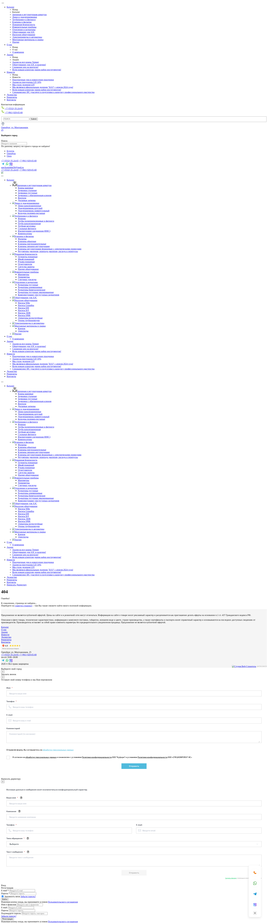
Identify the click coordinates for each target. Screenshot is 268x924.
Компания (11, 811)
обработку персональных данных (58, 750)
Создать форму (231, 878)
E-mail (9, 715)
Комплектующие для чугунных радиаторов (38, 295)
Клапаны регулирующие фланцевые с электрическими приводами (49, 249)
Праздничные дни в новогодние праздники (33, 80)
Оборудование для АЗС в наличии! (29, 64)
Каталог (10, 7)
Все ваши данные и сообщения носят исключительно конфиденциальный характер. (47, 789)
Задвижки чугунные (27, 193)
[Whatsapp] (255, 883)
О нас (9, 44)
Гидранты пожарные (28, 256)
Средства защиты (26, 266)
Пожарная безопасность (23, 24)
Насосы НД (23, 310)
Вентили (22, 198)
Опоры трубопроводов (29, 320)
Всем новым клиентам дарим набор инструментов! (36, 69)
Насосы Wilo (24, 303)
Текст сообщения (14, 852)
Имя (8, 688)
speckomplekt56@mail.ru (12, 167)
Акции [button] (10, 341)
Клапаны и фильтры (22, 22)
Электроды (23, 331)
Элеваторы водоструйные (30, 318)
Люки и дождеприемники (24, 17)
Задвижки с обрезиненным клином (34, 195)
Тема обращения (14, 838)
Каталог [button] (10, 180)
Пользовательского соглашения (63, 902)
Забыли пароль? (28, 896)
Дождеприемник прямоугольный (33, 211)
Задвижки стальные (27, 190)
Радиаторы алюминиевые (30, 287)
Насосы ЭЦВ (24, 313)
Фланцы (22, 218)
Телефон (10, 701)
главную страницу (23, 605)
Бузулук (10, 151)
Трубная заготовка (26, 226)
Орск (9, 156)
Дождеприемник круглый (30, 208)
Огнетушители (25, 264)
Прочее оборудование (28, 269)
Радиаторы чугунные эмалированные (36, 292)
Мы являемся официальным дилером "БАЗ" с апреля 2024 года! (42, 87)
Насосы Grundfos (26, 305)
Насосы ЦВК (24, 315)
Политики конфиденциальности (97, 757)
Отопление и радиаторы (23, 29)
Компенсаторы (25, 233)
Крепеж (21, 328)
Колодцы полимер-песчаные (31, 213)
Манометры (23, 274)
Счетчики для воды (27, 279)
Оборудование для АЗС (23, 32)
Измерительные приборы (24, 27)
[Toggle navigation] (2, 381)
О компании (18, 52)
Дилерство (12, 95)
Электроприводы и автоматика (27, 37)
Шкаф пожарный (26, 259)
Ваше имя (11, 797)
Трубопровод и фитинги (24, 19)
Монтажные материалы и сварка (27, 39)
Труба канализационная (29, 223)
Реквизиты (12, 97)
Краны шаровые (25, 188)
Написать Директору (17, 585)
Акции (10, 54)
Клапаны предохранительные (32, 244)
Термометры (24, 277)
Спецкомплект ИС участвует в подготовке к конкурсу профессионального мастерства (53, 92)
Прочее (15, 42)
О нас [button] (9, 336)
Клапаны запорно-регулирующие (34, 246)
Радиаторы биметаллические (31, 290)
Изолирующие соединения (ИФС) (34, 231)
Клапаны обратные (27, 241)
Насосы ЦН (23, 308)
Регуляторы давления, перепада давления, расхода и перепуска (48, 251)
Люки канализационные (29, 206)
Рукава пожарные (26, 261)
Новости (11, 72)
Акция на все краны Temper (25, 62)
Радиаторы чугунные (28, 285)
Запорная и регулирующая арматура (29, 14)
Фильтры (22, 239)
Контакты (11, 100)
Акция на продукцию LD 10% (26, 82)
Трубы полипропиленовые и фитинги (36, 221)
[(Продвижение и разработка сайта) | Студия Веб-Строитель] (244, 666)
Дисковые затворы (27, 200)
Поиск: (4, 141)
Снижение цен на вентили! (25, 67)
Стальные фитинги (27, 228)
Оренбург (11, 153)
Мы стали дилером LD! (23, 85)
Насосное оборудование (23, 34)
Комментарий (13, 728)
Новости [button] (11, 354)
